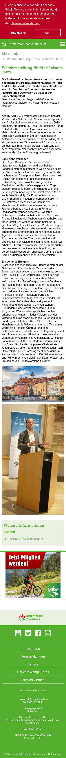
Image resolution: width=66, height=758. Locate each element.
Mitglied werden (33, 680)
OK (47, 32)
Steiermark (10, 53)
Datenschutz (55, 754)
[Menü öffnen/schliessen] (62, 44)
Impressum (40, 754)
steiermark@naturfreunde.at (26, 539)
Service (32, 664)
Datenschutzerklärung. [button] (25, 23)
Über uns (33, 649)
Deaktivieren (19, 32)
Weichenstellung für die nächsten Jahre (34, 59)
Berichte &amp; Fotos (33, 672)
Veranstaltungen (33, 656)
